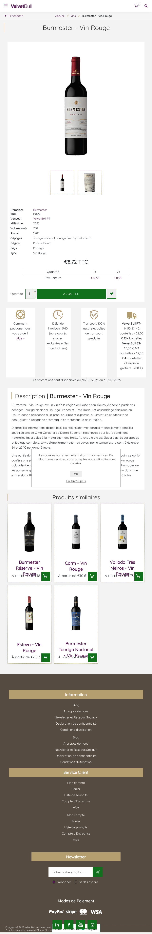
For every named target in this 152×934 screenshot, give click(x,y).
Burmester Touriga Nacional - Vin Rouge (76, 649)
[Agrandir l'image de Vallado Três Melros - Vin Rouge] (122, 532)
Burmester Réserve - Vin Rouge (29, 568)
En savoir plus (76, 481)
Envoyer (98, 872)
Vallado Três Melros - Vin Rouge (122, 568)
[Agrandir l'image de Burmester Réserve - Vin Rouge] (29, 532)
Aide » (20, 338)
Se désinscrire (88, 882)
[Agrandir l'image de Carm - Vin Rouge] (76, 532)
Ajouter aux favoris (111, 294)
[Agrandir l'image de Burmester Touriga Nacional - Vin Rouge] (76, 613)
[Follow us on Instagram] (92, 924)
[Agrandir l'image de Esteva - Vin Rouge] (29, 613)
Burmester (40, 210)
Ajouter (71, 294)
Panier (138, 4)
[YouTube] (80, 924)
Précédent (16, 16)
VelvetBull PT (41, 218)
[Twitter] (57, 924)
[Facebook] (68, 924)
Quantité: (16, 294)
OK (76, 474)
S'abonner (64, 882)
